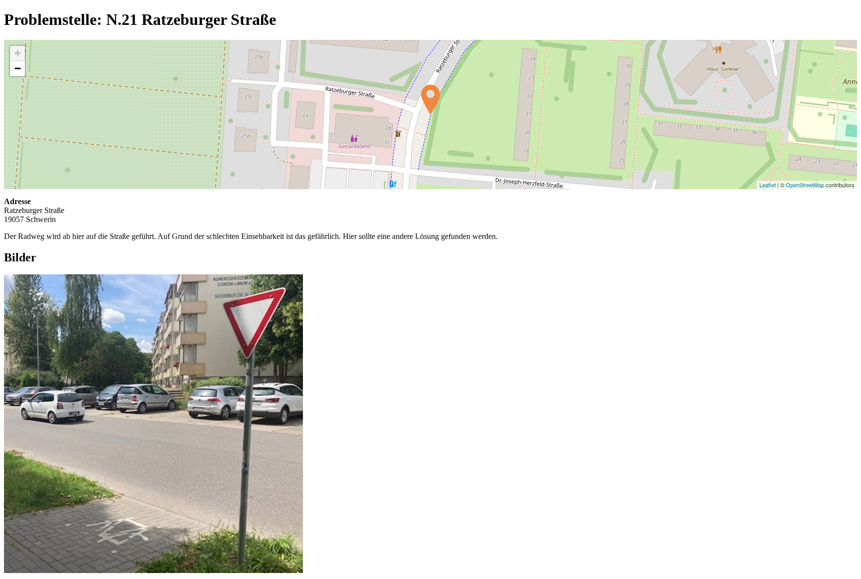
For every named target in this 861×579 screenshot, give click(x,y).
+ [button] (17, 53)
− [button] (17, 68)
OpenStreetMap (805, 185)
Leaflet (767, 185)
